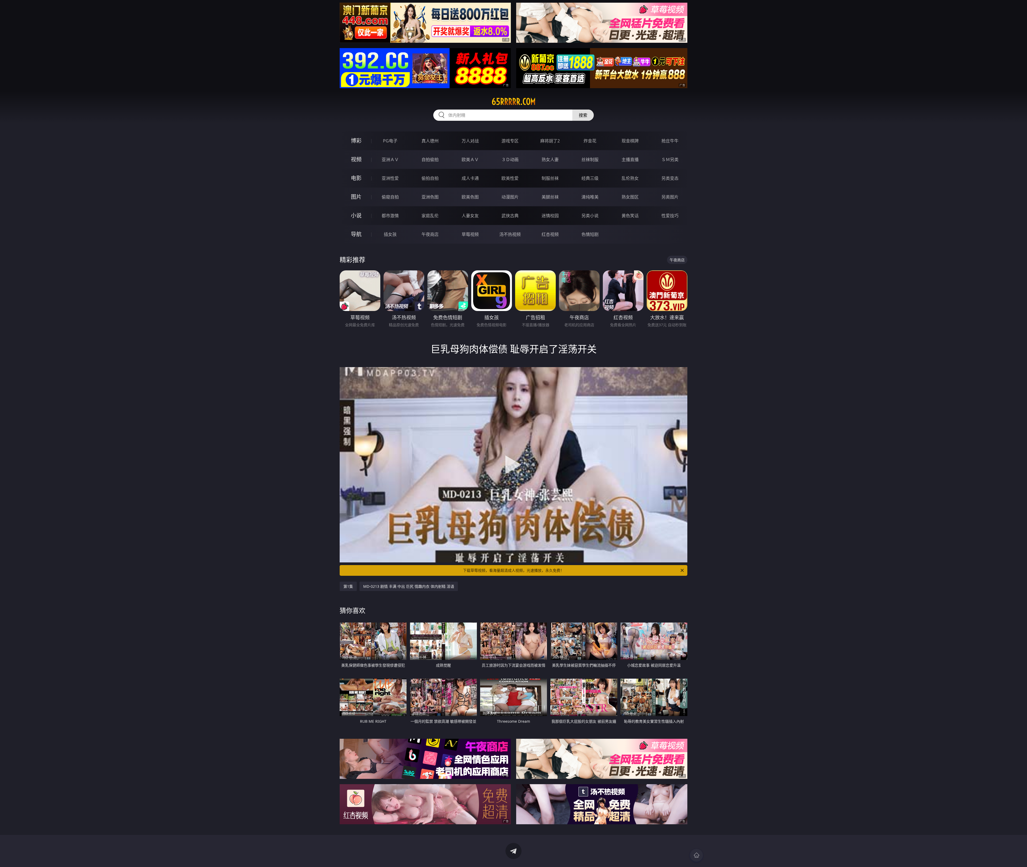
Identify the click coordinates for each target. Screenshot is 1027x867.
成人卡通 (470, 178)
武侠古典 (510, 216)
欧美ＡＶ (470, 159)
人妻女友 (470, 216)
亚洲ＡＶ (390, 159)
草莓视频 (470, 234)
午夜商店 (430, 234)
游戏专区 (510, 141)
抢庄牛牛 (670, 141)
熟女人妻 (550, 159)
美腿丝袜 (550, 197)
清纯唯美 (590, 197)
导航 (356, 234)
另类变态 (670, 178)
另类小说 (590, 216)
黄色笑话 (630, 216)
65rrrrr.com (514, 101)
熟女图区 (630, 197)
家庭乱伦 (430, 216)
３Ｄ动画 (510, 159)
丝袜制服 (590, 159)
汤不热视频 (510, 234)
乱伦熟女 (630, 178)
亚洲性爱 (390, 178)
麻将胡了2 (550, 141)
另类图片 (670, 197)
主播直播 (630, 159)
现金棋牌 (630, 141)
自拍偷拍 (430, 159)
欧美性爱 (510, 178)
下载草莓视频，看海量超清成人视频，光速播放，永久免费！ (513, 570)
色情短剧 (590, 234)
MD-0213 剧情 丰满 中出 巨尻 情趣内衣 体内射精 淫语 (408, 586)
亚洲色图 (430, 197)
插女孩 (390, 234)
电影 (356, 178)
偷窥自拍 (390, 197)
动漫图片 (510, 197)
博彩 (356, 140)
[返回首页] (696, 855)
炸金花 (590, 141)
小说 (356, 215)
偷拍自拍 (430, 178)
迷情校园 (550, 216)
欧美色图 (470, 197)
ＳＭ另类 (670, 159)
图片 (356, 196)
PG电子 (390, 141)
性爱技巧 (670, 216)
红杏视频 (550, 234)
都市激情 (390, 216)
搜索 (583, 115)
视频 (356, 159)
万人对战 (470, 141)
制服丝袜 (550, 178)
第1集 (348, 586)
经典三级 (590, 178)
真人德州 (430, 141)
